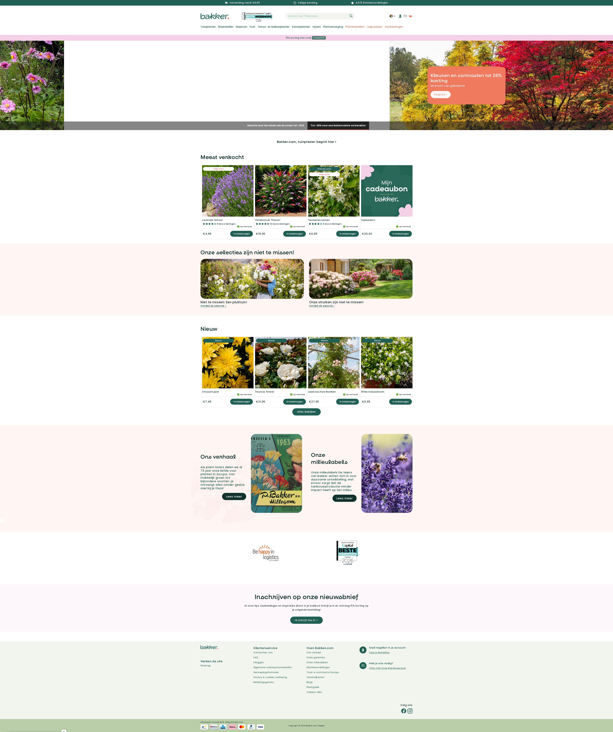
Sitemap (206, 665)
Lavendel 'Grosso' (212, 219)
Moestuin (241, 26)
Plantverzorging (333, 26)
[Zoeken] (351, 15)
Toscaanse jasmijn (319, 219)
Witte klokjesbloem (372, 391)
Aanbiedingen (394, 26)
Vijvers (316, 26)
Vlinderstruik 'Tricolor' (267, 219)
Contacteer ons (263, 652)
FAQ (256, 657)
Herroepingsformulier (266, 672)
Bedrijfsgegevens (264, 682)
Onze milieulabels (317, 662)
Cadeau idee (314, 692)
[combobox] (320, 16)
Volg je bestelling (379, 652)
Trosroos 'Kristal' (264, 391)
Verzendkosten (315, 677)
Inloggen (259, 662)
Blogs (309, 682)
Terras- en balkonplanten (274, 26)
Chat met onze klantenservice (387, 668)
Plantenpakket (354, 26)
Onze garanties (315, 657)
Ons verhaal (313, 652)
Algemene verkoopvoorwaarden (273, 667)
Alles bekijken (306, 411)
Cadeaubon (368, 219)
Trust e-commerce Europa (323, 672)
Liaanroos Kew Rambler (322, 391)
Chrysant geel (210, 391)
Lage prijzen (374, 26)
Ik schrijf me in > (306, 620)
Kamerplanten (301, 26)
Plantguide (312, 687)
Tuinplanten (208, 26)
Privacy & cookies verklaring (270, 677)
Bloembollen (225, 26)
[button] (280, 16)
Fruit (252, 26)
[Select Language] (392, 17)
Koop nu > (213, 94)
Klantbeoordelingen (318, 667)
